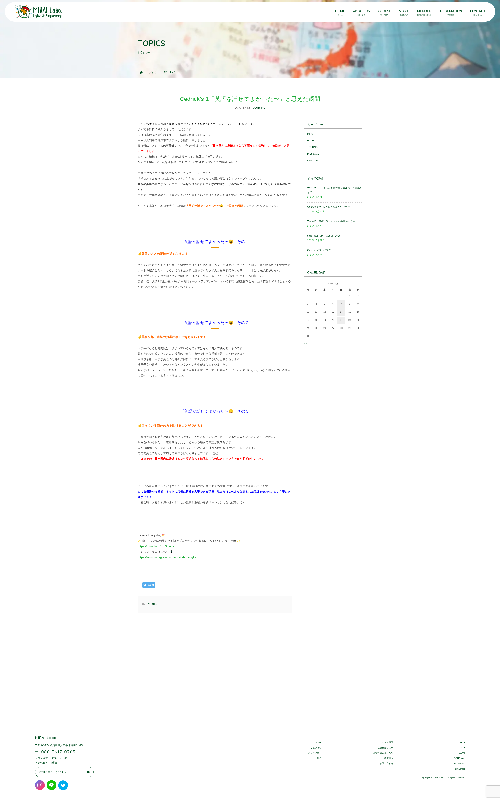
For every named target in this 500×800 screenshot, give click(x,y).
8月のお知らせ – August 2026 (324, 235)
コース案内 (316, 758)
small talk (312, 160)
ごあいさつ (316, 747)
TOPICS (460, 742)
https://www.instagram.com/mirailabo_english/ (168, 557)
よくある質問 (386, 742)
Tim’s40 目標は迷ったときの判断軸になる (331, 221)
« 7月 (307, 343)
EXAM (310, 140)
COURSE (384, 11)
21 (341, 320)
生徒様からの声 (385, 747)
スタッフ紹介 (315, 753)
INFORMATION (450, 11)
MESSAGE (313, 153)
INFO (310, 134)
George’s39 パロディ (320, 250)
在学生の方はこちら (383, 753)
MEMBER (424, 11)
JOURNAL (259, 108)
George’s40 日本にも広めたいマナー (328, 206)
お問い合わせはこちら (53, 772)
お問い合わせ (386, 763)
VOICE (404, 11)
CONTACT (477, 11)
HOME (340, 11)
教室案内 (388, 758)
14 (341, 312)
